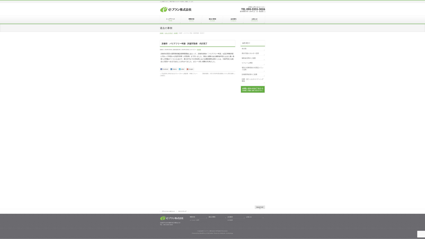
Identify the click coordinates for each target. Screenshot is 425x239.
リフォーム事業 (247, 63)
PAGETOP (259, 207)
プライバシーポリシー (168, 211)
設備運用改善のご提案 (249, 74)
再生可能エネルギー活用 (250, 53)
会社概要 (230, 220)
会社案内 (230, 217)
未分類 (199, 49)
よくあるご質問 (194, 220)
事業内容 (192, 217)
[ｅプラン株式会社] (176, 9)
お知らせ (249, 217)
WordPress (202, 233)
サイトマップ (182, 211)
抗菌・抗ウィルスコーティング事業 (252, 80)
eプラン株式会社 (210, 231)
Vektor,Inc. (223, 233)
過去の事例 (212, 217)
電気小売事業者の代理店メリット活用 (252, 68)
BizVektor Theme (213, 233)
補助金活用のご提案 (249, 58)
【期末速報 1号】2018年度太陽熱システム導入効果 (218, 73)
